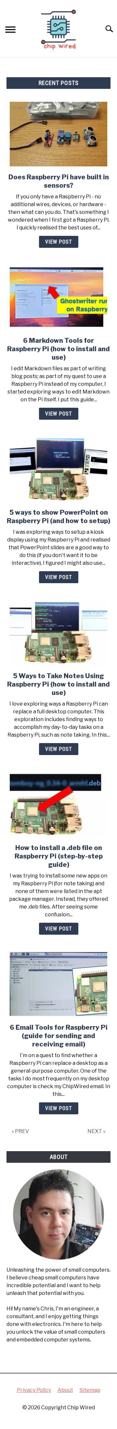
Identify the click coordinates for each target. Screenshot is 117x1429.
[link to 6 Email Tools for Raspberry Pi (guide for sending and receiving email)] (58, 984)
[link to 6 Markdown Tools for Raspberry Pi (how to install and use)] (58, 297)
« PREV (20, 1131)
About (65, 1390)
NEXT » (96, 1131)
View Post (58, 242)
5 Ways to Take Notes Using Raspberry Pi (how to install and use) (58, 684)
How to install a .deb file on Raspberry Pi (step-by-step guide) (59, 856)
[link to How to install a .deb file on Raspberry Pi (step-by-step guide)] (58, 804)
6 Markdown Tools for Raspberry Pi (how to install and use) (58, 349)
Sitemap (90, 1390)
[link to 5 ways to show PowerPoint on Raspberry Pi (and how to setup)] (58, 469)
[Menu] (10, 30)
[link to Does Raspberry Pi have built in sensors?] (58, 134)
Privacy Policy (34, 1390)
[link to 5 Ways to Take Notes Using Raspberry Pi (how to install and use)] (58, 633)
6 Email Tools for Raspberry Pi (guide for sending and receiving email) (59, 1036)
